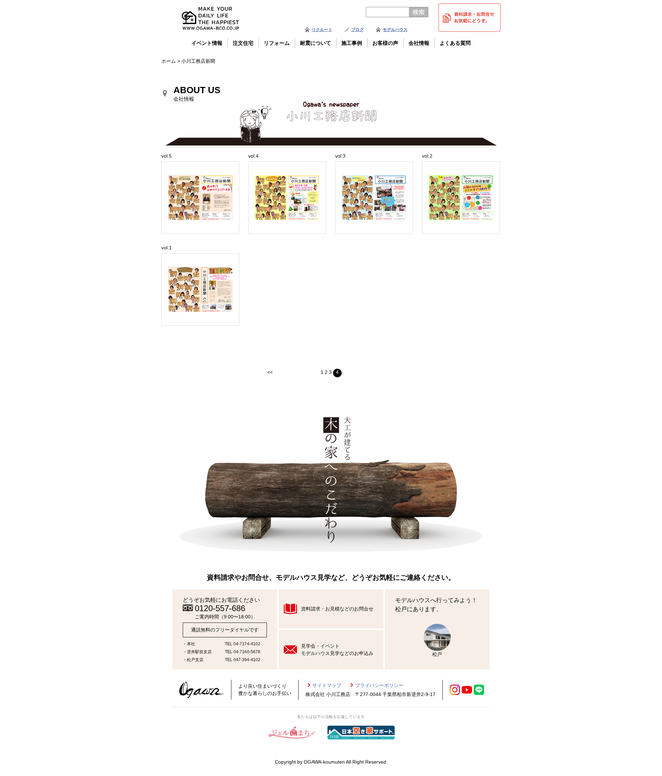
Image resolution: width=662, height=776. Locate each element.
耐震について (315, 43)
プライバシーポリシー (379, 685)
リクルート (322, 30)
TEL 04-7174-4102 (242, 643)
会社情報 (419, 43)
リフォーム (277, 43)
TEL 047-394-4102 (242, 659)
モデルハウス (395, 30)
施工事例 (351, 43)
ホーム (168, 61)
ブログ (357, 30)
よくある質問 (455, 43)
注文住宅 (243, 43)
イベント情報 (206, 43)
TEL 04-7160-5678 (242, 651)
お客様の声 (385, 43)
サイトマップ (326, 685)
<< (270, 372)
